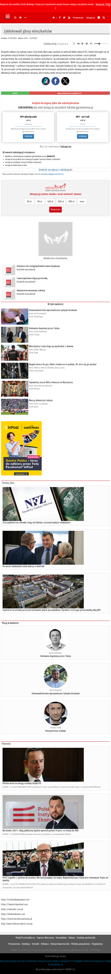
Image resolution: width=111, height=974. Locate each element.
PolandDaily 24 (56, 964)
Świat (36, 352)
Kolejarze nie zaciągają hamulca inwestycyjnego (38, 266)
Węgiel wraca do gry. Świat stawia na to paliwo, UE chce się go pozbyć (63, 364)
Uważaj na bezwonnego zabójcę (31, 290)
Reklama (45, 943)
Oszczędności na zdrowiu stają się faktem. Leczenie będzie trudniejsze (36, 522)
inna (82, 201)
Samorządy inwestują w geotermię (32, 278)
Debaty (71, 937)
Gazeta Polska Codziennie (57, 961)
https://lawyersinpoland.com (14, 904)
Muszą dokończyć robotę (41, 400)
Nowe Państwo (18, 961)
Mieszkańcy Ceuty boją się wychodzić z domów (51, 346)
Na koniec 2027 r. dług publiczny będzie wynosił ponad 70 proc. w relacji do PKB (40, 830)
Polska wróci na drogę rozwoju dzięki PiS (22, 783)
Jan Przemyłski (40, 313)
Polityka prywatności (80, 943)
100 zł (50, 201)
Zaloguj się (90, 17)
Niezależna (5, 961)
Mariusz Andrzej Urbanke (44, 367)
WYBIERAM (28, 136)
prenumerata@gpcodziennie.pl (52, 174)
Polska (36, 334)
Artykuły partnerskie (86, 937)
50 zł (39, 201)
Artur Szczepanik (41, 403)
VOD (29, 961)
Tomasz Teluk (55, 727)
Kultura (37, 388)
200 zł (61, 201)
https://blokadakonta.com (13, 914)
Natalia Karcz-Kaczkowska (55, 258)
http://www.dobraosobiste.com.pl (16, 923)
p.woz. (62, 367)
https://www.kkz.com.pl (12, 909)
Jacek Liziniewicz (40, 331)
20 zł (29, 201)
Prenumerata (78, 17)
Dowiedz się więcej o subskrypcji (55, 169)
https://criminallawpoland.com (15, 899)
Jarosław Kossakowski (43, 385)
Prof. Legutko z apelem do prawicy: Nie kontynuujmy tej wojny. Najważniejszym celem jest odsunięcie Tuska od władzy (55, 879)
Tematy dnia (8, 482)
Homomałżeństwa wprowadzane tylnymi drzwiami (53, 310)
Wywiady (6, 743)
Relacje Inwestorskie (60, 943)
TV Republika (77, 961)
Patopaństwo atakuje (55, 730)
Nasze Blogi (38, 961)
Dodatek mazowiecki (26, 269)
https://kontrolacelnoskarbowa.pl (16, 918)
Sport (36, 406)
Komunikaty (61, 937)
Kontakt (35, 943)
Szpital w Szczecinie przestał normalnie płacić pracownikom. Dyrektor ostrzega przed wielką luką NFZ (52, 610)
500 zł (71, 201)
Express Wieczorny (45, 937)
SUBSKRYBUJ (25, 107)
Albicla (87, 961)
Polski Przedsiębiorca (25, 937)
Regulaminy (97, 943)
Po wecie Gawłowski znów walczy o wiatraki (23, 566)
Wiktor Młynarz (40, 349)
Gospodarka (38, 370)
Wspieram (55, 209)
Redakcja (26, 943)
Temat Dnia (38, 316)
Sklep (108, 961)
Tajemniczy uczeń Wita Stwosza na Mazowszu (51, 382)
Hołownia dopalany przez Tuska (44, 328)
